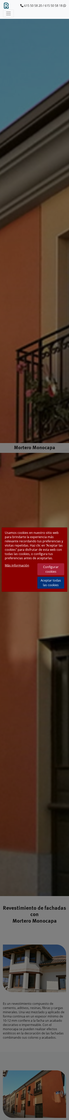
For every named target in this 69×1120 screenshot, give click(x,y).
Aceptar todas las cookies (51, 582)
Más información (17, 565)
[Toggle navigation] (8, 13)
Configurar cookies (51, 569)
